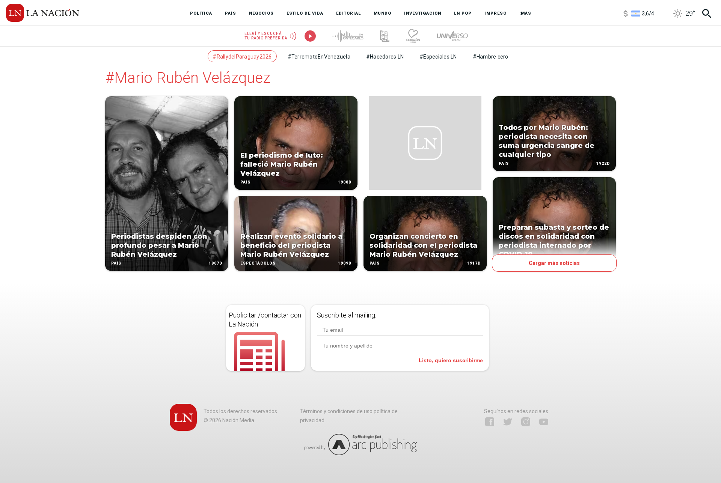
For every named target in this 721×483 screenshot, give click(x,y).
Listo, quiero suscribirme (451, 360)
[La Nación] (42, 13)
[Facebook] (490, 422)
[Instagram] (526, 422)
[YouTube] (544, 422)
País (116, 263)
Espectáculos (258, 263)
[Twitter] (508, 422)
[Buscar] (706, 13)
